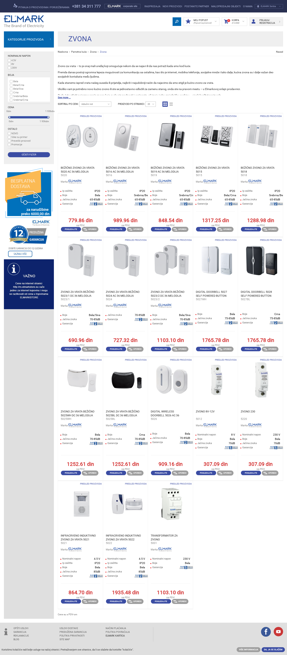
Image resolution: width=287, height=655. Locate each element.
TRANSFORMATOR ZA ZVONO (164, 537)
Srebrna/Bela (20, 96)
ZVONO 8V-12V (205, 411)
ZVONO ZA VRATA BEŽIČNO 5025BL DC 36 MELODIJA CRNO (123, 413)
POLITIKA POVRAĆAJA (118, 632)
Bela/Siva (18, 88)
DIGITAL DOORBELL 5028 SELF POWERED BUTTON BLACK (256, 294)
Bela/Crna (18, 85)
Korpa (233, 21)
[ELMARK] (24, 21)
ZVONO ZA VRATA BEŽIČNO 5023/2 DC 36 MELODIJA (167, 293)
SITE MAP (65, 639)
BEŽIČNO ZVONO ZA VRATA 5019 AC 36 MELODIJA (167, 169)
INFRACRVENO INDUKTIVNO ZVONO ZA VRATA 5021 (78, 537)
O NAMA (247, 6)
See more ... (64, 97)
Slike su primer (19, 137)
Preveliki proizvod (20, 140)
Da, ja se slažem (273, 649)
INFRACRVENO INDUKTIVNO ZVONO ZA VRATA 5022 (123, 537)
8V (12, 63)
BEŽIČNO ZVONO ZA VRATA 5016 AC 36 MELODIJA (123, 169)
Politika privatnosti (72, 635)
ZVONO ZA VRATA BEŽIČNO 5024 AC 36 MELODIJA (123, 293)
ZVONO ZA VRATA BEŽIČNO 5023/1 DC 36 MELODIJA (77, 293)
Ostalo (12, 128)
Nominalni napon (19, 55)
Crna (16, 92)
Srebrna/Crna (20, 99)
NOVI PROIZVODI (172, 6)
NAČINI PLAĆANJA (116, 628)
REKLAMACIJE (21, 635)
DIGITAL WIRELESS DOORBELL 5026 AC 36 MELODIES (165, 413)
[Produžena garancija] (29, 238)
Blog (16, 639)
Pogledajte (71, 229)
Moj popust (202, 21)
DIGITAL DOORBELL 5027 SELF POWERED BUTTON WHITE (211, 294)
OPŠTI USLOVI (20, 628)
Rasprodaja (152, 6)
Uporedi (92, 229)
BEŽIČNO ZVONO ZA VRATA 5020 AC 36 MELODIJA (77, 169)
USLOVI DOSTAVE (69, 628)
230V (14, 67)
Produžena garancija (73, 632)
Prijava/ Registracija (267, 21)
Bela (15, 81)
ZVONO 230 (248, 411)
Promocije (16, 144)
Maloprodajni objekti (226, 6)
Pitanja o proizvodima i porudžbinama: (44, 7)
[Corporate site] (122, 6)
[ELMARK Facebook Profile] (266, 632)
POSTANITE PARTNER (196, 6)
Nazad (279, 51)
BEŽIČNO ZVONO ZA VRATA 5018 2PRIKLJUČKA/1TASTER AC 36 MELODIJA (258, 170)
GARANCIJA (19, 632)
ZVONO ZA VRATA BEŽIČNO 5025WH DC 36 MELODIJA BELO (77, 413)
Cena (11, 107)
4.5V (13, 60)
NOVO (14, 133)
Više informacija (248, 649)
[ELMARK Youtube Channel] (278, 632)
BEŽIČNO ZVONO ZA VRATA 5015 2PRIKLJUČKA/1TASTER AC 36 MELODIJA (213, 170)
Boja (11, 74)
